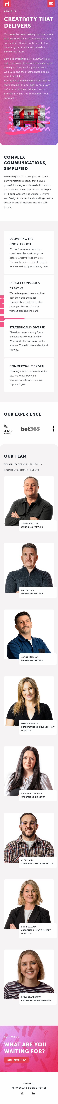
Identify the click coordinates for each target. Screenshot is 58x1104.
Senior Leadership (16, 464)
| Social (38, 464)
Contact (29, 1083)
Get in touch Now (16, 1060)
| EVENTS (34, 470)
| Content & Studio (16, 470)
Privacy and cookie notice (29, 1088)
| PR (30, 464)
